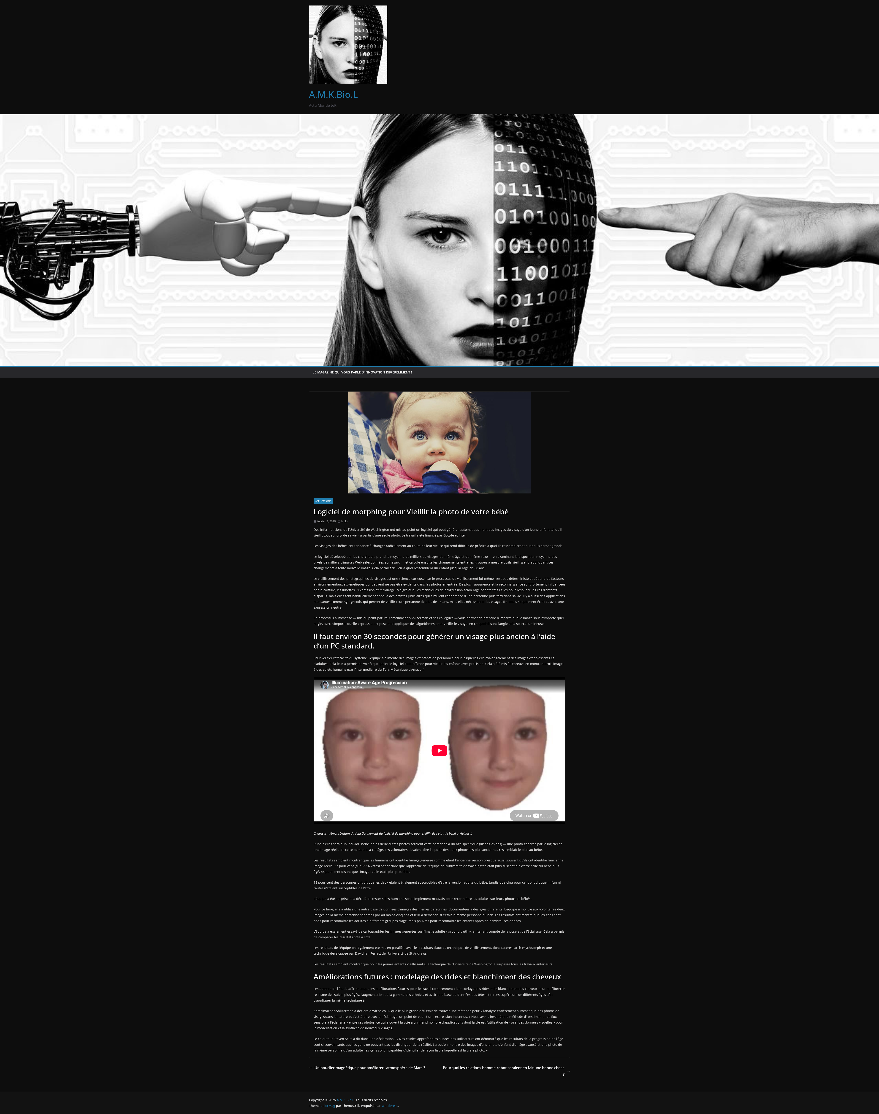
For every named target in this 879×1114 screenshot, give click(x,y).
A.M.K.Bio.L (333, 94)
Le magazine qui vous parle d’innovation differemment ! (362, 372)
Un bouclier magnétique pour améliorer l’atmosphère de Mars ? (370, 1067)
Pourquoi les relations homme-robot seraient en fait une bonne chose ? (503, 1071)
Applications (323, 501)
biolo (344, 521)
